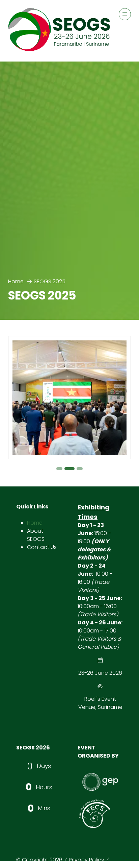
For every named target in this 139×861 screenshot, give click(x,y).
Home (16, 281)
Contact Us (42, 547)
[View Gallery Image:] (69, 397)
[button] (125, 14)
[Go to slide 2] (69, 468)
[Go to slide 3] (80, 468)
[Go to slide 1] (59, 468)
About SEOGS (36, 535)
